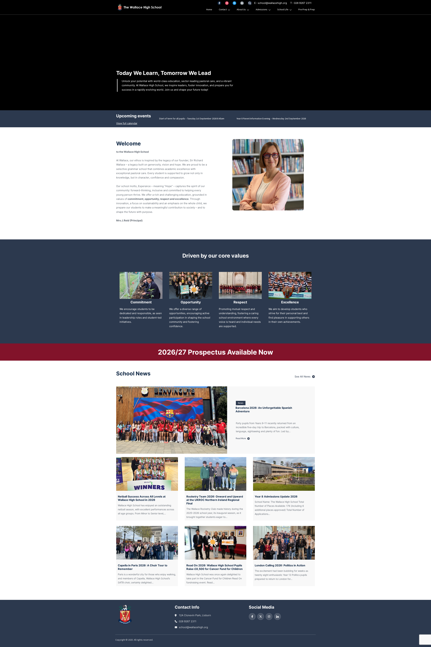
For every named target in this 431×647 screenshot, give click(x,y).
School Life (282, 9)
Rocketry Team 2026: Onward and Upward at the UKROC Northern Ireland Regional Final (214, 500)
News (240, 403)
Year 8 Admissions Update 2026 (276, 496)
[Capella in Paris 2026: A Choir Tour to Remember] (147, 543)
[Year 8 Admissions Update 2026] (284, 474)
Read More (242, 438)
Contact (223, 9)
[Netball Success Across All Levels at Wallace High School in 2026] (147, 474)
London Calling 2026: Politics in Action (280, 565)
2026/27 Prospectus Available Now (215, 352)
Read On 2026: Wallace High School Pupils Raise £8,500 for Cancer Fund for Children (214, 567)
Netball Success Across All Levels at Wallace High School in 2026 (141, 498)
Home (209, 9)
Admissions (261, 9)
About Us (241, 9)
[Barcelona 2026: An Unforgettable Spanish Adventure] (171, 420)
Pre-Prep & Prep (306, 9)
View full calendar (126, 123)
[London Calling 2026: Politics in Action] (284, 543)
